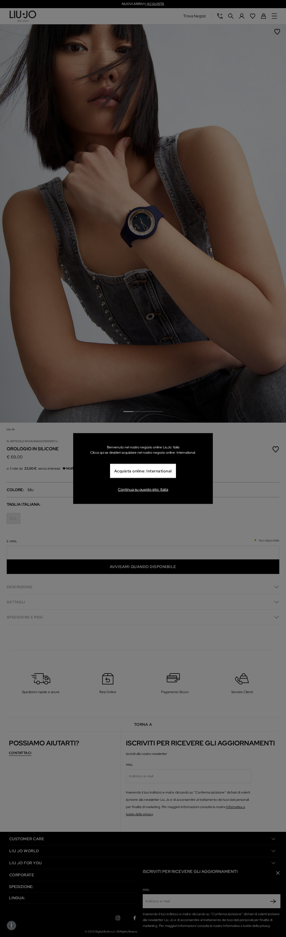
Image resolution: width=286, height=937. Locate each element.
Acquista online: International (143, 471)
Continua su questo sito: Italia (143, 489)
